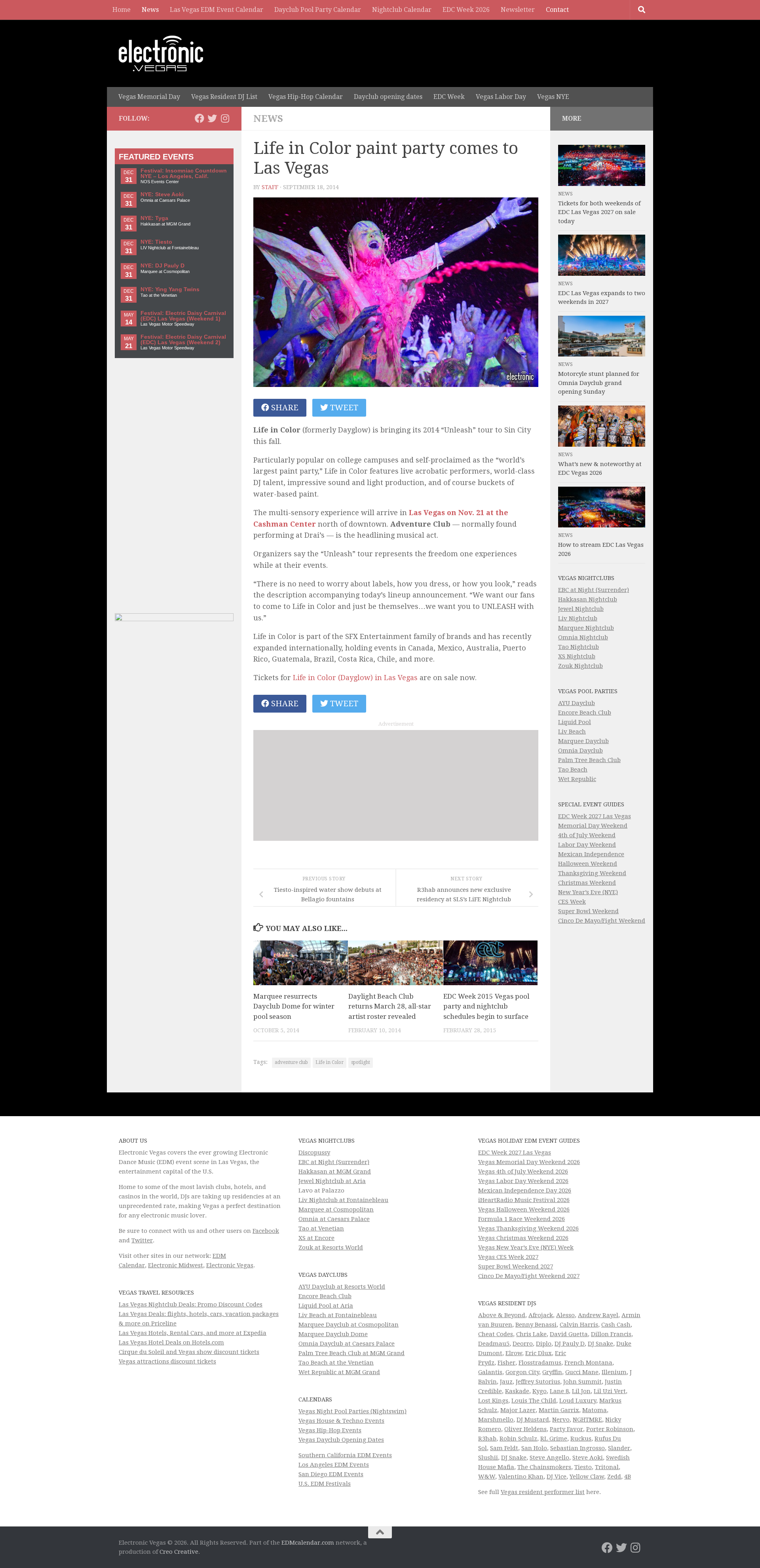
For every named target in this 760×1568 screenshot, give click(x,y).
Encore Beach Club (584, 712)
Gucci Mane (581, 1372)
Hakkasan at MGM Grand (334, 1171)
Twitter (142, 1240)
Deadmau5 (493, 1343)
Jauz (506, 1381)
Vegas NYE (553, 96)
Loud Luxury (577, 1400)
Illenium (614, 1372)
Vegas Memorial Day (149, 96)
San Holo (534, 1448)
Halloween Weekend (587, 863)
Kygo (539, 1391)
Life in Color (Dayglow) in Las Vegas (355, 677)
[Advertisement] (395, 785)
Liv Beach (572, 731)
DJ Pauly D (570, 1343)
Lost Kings (493, 1400)
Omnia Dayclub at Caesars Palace (346, 1343)
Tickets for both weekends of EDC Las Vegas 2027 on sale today (599, 212)
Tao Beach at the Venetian (336, 1362)
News (150, 9)
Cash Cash (616, 1324)
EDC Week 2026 (466, 9)
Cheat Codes (495, 1334)
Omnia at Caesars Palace (334, 1219)
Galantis (490, 1372)
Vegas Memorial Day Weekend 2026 (529, 1162)
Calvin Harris (579, 1324)
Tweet (343, 407)
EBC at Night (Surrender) (593, 589)
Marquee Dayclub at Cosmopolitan (348, 1324)
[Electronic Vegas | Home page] (161, 53)
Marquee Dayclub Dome (333, 1334)
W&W (486, 1476)
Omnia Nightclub (583, 637)
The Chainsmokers (544, 1467)
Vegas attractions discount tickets (167, 1361)
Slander (619, 1448)
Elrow (513, 1353)
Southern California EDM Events (345, 1455)
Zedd (614, 1476)
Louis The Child (533, 1400)
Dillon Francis (611, 1334)
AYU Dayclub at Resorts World (341, 1286)
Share (283, 407)
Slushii (488, 1457)
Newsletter (518, 9)
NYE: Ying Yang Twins (170, 289)
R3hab (487, 1438)
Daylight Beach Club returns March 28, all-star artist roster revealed (389, 1006)
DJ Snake (600, 1343)
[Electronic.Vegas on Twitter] (212, 118)
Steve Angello (549, 1457)
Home (121, 9)
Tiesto (583, 1467)
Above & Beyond (501, 1315)
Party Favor (566, 1429)
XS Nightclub (576, 656)
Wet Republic (577, 779)
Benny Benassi (536, 1324)
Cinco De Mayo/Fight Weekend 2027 (529, 1276)
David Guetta (569, 1334)
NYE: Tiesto (156, 242)
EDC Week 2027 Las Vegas (594, 816)
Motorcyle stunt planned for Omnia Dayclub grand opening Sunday (598, 382)
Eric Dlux (538, 1353)
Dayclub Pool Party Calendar (317, 9)
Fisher (506, 1362)
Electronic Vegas (229, 1265)
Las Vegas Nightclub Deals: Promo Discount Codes (190, 1304)
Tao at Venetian (321, 1228)
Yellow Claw (587, 1476)
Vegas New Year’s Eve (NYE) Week (526, 1247)
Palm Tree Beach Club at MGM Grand (351, 1353)
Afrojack (540, 1315)
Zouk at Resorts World (330, 1247)
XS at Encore (316, 1238)
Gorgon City (522, 1372)
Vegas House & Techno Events (341, 1420)
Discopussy (314, 1152)
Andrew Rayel (598, 1315)
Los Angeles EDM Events (333, 1464)
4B (627, 1476)
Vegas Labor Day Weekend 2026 (523, 1181)
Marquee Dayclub (583, 741)
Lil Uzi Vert (610, 1391)
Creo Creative (179, 1551)
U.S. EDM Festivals (324, 1483)
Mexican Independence (591, 854)
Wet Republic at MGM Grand (339, 1372)
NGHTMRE (587, 1419)
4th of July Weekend (587, 835)
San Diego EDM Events (330, 1474)
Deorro (523, 1343)
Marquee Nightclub (586, 627)
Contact (557, 9)
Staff (270, 187)
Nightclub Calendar (401, 9)
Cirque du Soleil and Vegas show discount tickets (189, 1352)
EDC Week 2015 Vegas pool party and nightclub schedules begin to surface (486, 1006)
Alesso (565, 1315)
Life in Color (329, 1062)
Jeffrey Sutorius (538, 1381)
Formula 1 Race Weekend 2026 (521, 1219)
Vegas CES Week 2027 (508, 1257)
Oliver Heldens (525, 1429)
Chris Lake (531, 1334)
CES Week (572, 901)
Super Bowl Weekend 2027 (515, 1266)
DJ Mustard (533, 1419)
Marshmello (495, 1419)
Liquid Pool (574, 722)
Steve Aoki (587, 1457)
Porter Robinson (609, 1429)
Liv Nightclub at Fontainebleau (343, 1200)
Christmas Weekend (587, 882)
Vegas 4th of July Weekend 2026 (523, 1171)
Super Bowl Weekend (588, 911)
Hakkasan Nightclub (587, 599)
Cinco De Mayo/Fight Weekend (601, 920)
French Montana (588, 1362)
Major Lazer (518, 1410)
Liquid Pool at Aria (325, 1305)
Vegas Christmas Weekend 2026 (523, 1238)
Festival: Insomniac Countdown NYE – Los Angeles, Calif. (184, 173)
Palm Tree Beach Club (589, 760)
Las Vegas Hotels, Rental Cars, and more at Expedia (192, 1333)
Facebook (266, 1230)
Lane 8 (559, 1391)
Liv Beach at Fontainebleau (337, 1315)
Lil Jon (581, 1391)
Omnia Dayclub (580, 750)
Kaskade (517, 1391)
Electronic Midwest (175, 1265)
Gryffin (552, 1372)
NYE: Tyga (154, 218)
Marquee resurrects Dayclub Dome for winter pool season (293, 1006)
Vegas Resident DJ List (224, 96)
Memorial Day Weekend (592, 825)
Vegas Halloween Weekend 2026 (524, 1209)
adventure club (291, 1062)
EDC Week (449, 96)
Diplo (543, 1343)
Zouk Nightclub (580, 665)
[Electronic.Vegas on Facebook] (199, 118)
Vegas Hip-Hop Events (329, 1430)
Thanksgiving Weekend (592, 873)
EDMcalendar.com (307, 1542)
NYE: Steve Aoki (162, 194)
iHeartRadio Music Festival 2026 (524, 1200)
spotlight (360, 1062)
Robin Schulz (518, 1438)
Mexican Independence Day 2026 (524, 1190)
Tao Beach (572, 769)
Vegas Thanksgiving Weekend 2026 (528, 1228)
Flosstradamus (540, 1362)
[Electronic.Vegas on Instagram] (225, 118)
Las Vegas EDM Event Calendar (216, 9)
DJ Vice (556, 1476)
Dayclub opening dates (388, 96)
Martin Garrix (559, 1410)
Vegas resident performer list (543, 1492)
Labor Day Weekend (587, 844)
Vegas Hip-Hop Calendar (305, 96)
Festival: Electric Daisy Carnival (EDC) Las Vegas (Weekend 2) (183, 339)
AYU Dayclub (576, 703)
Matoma (594, 1410)
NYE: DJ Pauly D (162, 266)
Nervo (561, 1419)
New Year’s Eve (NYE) (588, 892)
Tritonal (607, 1467)
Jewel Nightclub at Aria (332, 1181)
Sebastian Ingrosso (577, 1448)
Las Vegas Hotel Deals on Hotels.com (171, 1342)
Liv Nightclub (577, 618)
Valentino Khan (520, 1476)
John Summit (582, 1381)
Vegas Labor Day (501, 96)
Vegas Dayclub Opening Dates (341, 1439)
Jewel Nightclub (581, 608)
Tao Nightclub (578, 646)
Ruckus (580, 1438)
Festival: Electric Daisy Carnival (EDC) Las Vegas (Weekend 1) (183, 316)
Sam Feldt (504, 1448)
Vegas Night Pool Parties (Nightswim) (352, 1411)
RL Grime (553, 1438)
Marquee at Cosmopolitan (336, 1209)
